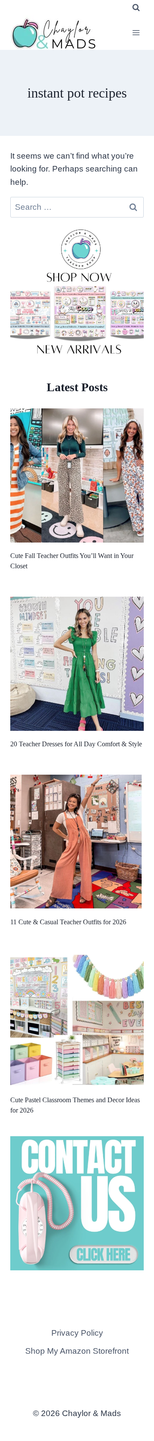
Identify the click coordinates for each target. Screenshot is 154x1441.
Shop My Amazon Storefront (77, 1350)
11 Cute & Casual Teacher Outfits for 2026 (68, 922)
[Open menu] (136, 32)
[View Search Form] (136, 7)
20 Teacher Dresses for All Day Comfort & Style (76, 744)
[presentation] (77, 475)
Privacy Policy (77, 1332)
